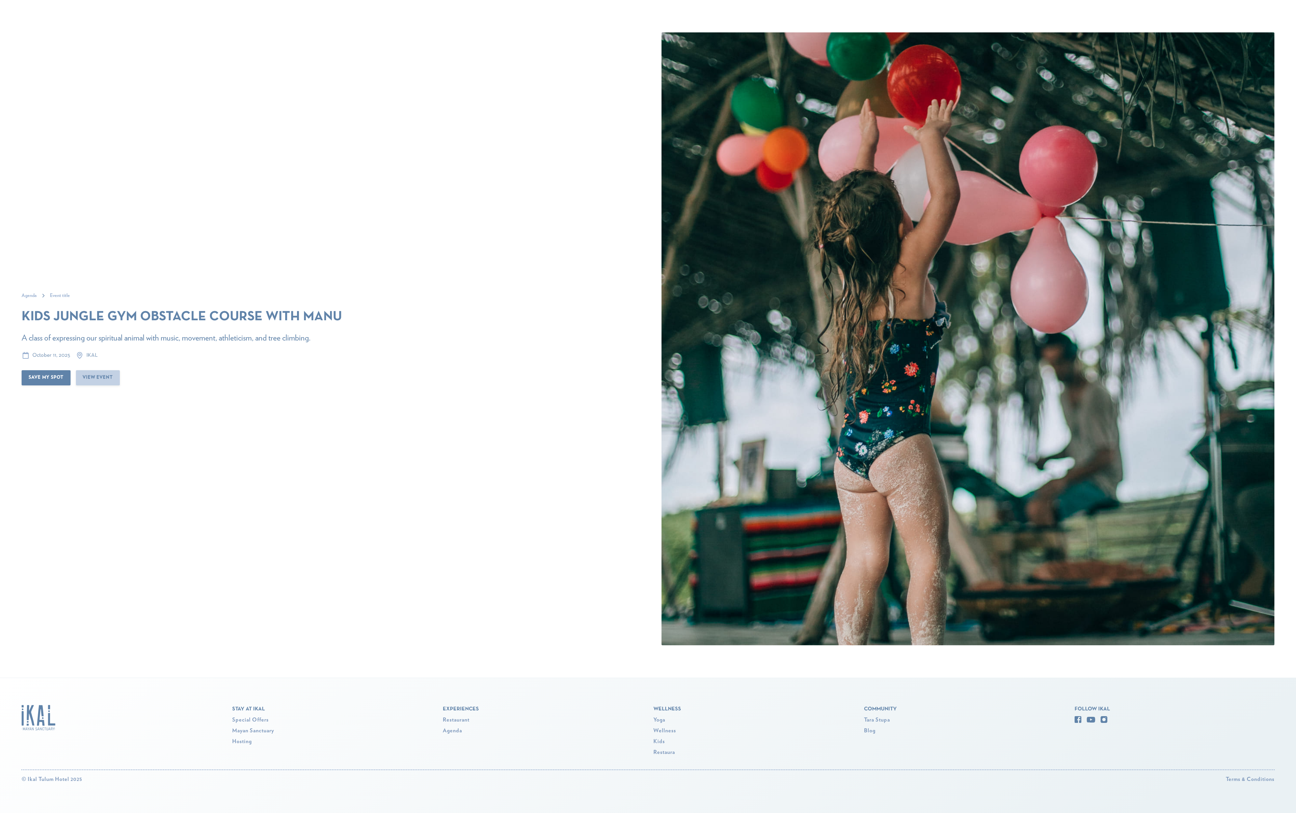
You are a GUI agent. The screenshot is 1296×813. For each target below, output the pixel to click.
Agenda (452, 730)
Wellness (664, 730)
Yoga (659, 720)
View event (98, 377)
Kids (659, 741)
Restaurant (456, 720)
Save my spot (46, 377)
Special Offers (250, 720)
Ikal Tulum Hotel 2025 (52, 779)
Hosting (242, 741)
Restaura (664, 752)
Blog (869, 730)
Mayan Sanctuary (253, 730)
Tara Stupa (877, 720)
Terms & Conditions (1250, 779)
